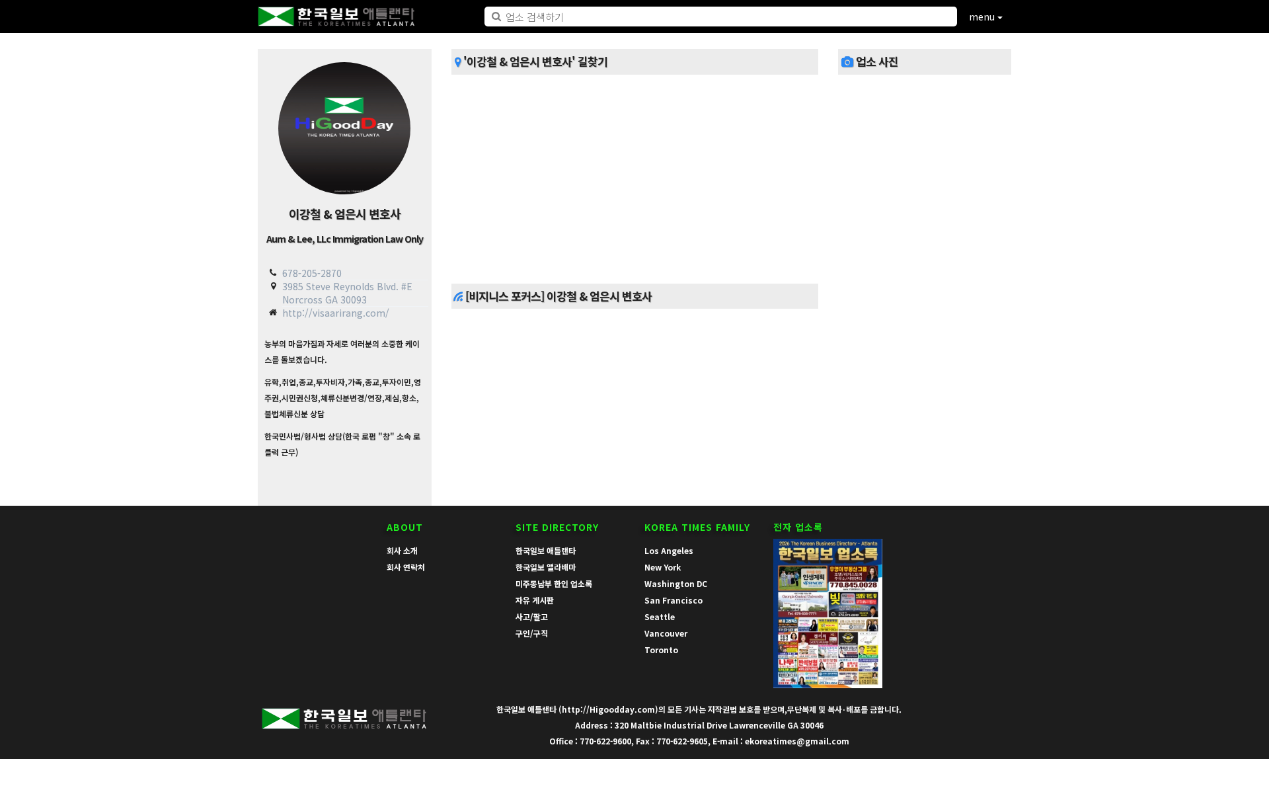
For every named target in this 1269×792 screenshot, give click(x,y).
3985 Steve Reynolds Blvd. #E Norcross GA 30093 (347, 292)
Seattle (659, 616)
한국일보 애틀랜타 (546, 550)
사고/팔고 (532, 616)
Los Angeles (668, 550)
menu (983, 16)
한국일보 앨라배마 (546, 567)
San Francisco (673, 600)
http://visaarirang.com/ (335, 312)
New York (662, 567)
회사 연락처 (406, 567)
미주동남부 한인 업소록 (554, 583)
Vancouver (665, 633)
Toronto (661, 649)
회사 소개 (402, 550)
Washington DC (675, 583)
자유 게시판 (535, 600)
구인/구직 (532, 633)
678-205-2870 (312, 273)
